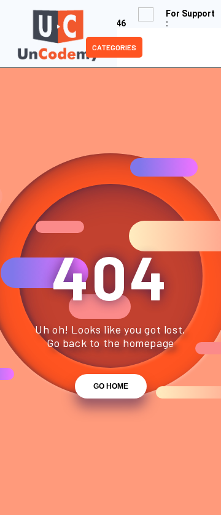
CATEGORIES (114, 47)
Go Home (110, 386)
